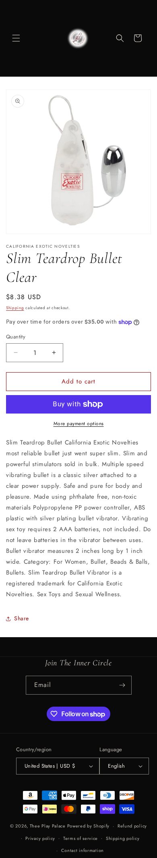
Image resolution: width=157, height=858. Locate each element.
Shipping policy (123, 838)
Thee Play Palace (48, 826)
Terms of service (80, 838)
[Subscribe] (122, 685)
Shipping (15, 308)
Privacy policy (40, 838)
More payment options (79, 423)
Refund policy (132, 826)
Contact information (82, 850)
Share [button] (21, 618)
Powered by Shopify (88, 826)
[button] (16, 38)
